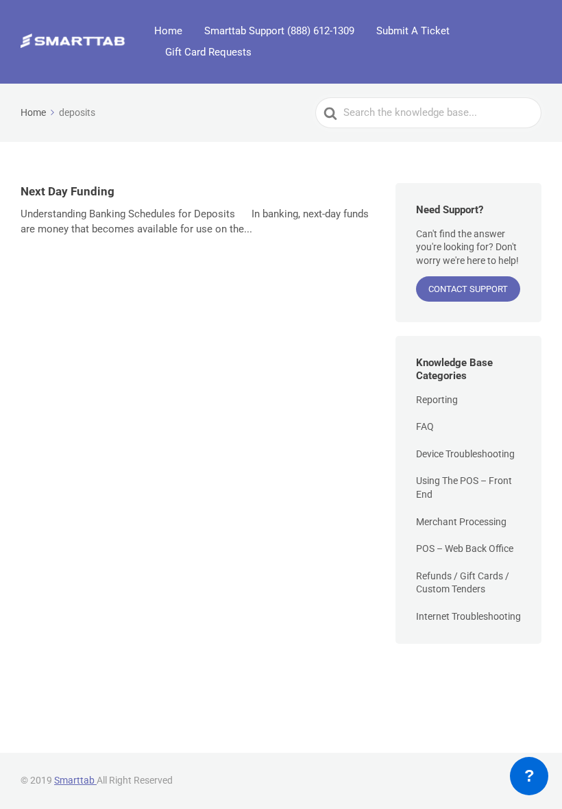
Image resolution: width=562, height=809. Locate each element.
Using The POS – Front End (464, 487)
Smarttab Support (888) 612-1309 (279, 31)
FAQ (425, 426)
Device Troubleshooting (465, 453)
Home (168, 31)
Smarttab (75, 780)
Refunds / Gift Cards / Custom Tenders (462, 582)
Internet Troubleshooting (468, 616)
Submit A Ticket (413, 31)
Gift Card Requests (208, 52)
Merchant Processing (461, 521)
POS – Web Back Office (464, 548)
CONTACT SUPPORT (468, 289)
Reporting (437, 399)
